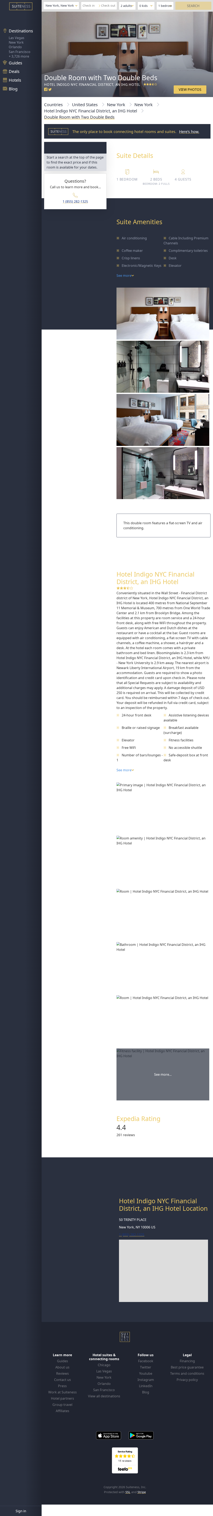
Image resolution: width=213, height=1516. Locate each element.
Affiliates (62, 1411)
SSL (127, 1492)
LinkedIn (145, 1386)
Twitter (145, 1367)
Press (62, 1386)
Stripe (141, 1492)
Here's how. (189, 131)
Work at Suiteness (62, 1392)
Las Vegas (16, 38)
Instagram (145, 1379)
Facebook (145, 1361)
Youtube (145, 1373)
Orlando (15, 47)
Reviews (62, 1373)
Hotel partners (62, 1398)
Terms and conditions (187, 1373)
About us (62, 1367)
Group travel (62, 1404)
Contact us (62, 1379)
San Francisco (19, 51)
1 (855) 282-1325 (75, 201)
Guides (62, 1361)
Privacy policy (187, 1379)
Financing (187, 1361)
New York (16, 42)
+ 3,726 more (19, 56)
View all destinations (104, 1396)
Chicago (104, 1365)
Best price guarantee (187, 1367)
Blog (145, 1392)
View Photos (190, 89)
